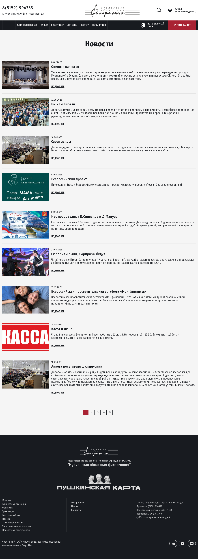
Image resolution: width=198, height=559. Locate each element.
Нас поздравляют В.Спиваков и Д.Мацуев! (85, 216)
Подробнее (57, 86)
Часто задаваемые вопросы (16, 526)
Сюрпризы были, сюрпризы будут (78, 254)
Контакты (76, 509)
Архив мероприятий (12, 522)
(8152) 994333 (155, 506)
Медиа (74, 506)
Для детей (72, 25)
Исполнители (99, 25)
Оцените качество (65, 66)
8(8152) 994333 (17, 8)
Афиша (44, 25)
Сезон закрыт (62, 141)
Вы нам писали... (65, 104)
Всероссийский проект (69, 179)
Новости (85, 25)
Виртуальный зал (11, 515)
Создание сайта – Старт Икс (17, 545)
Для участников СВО (27, 25)
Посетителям (57, 25)
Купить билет (182, 25)
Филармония (77, 502)
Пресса (6, 518)
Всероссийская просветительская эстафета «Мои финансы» (98, 291)
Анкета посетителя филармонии (76, 366)
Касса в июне (61, 329)
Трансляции (8, 511)
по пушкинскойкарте (155, 25)
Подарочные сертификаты (16, 529)
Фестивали (7, 507)
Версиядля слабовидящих (185, 10)
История (6, 500)
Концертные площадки (14, 503)
